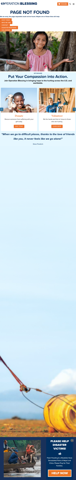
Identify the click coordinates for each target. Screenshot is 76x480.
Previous (1, 109)
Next (74, 109)
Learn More (57, 126)
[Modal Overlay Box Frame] (38, 458)
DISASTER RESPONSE (9, 27)
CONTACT (5, 25)
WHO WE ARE (6, 22)
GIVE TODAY (6, 20)
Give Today (19, 126)
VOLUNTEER (6, 30)
